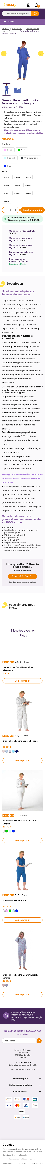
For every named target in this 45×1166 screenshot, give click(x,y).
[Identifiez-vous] (28, 5)
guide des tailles (35, 133)
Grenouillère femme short (15, 900)
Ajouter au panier (32, 210)
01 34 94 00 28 (23, 576)
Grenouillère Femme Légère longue (20, 741)
